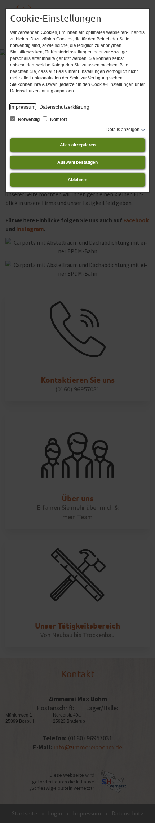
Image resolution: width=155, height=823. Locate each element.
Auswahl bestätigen (77, 162)
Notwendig (29, 119)
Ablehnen (77, 179)
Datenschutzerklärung (64, 107)
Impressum (23, 107)
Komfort (58, 119)
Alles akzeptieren (78, 145)
